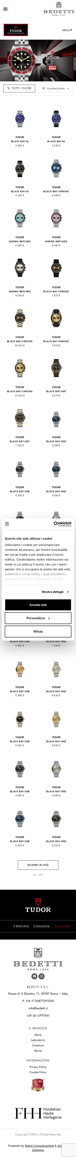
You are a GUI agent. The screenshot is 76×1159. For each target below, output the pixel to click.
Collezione (41, 926)
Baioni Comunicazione (39, 1145)
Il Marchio (21, 926)
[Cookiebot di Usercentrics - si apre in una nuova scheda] (54, 524)
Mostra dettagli (53, 592)
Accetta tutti (38, 604)
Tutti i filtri (22, 88)
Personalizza (36, 618)
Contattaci (62, 926)
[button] (5, 8)
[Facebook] (34, 976)
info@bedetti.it (38, 1008)
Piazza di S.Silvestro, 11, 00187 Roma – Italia (38, 993)
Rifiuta (38, 631)
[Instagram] (42, 976)
